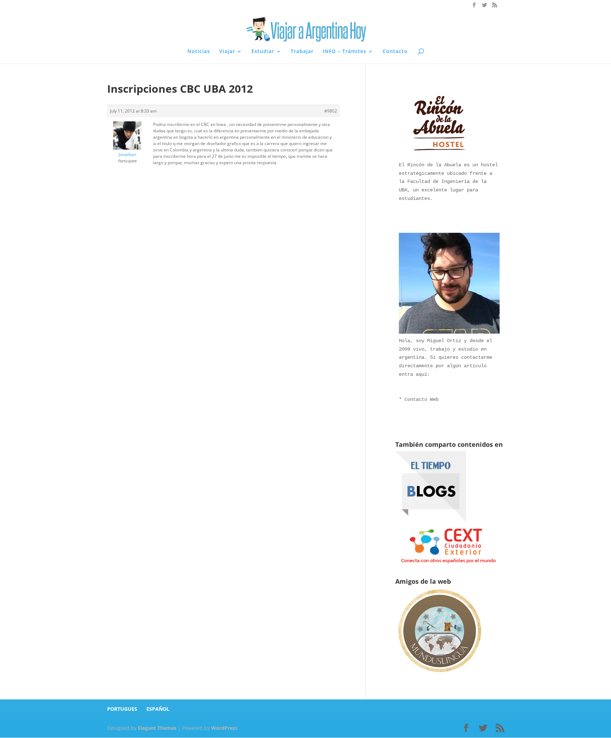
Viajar (227, 51)
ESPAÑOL (157, 708)
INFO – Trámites (344, 51)
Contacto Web (421, 399)
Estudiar (262, 51)
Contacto (395, 51)
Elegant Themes (157, 728)
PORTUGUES (122, 708)
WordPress (224, 728)
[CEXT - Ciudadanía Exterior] (448, 563)
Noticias (198, 51)
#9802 (330, 111)
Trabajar (302, 51)
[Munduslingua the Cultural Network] (439, 674)
